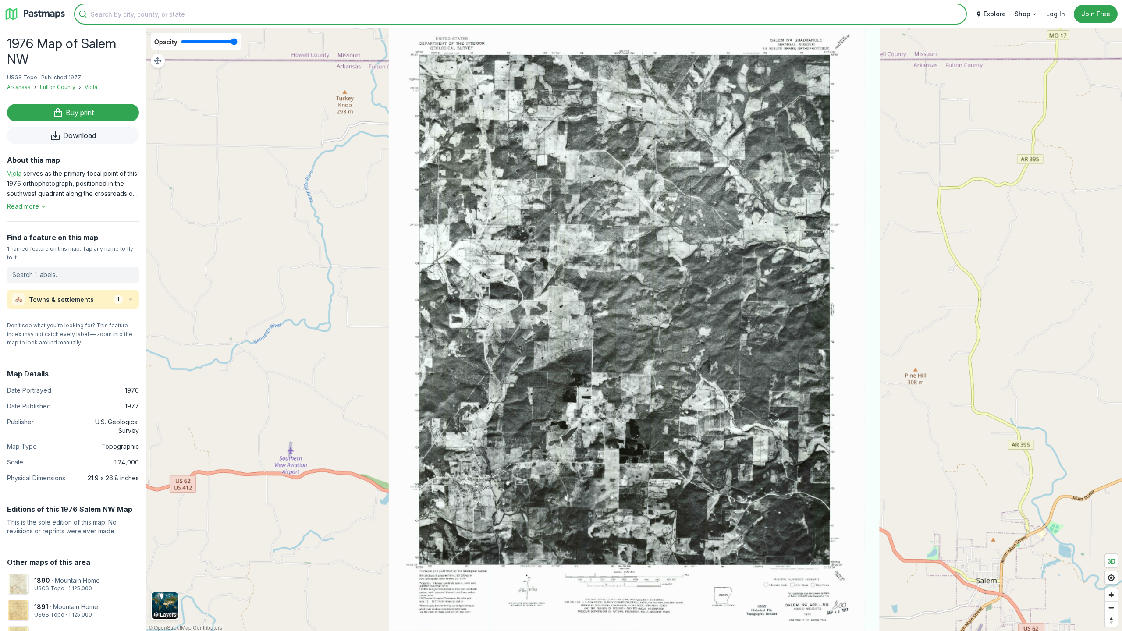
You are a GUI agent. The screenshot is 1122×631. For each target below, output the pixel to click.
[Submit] (83, 14)
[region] (634, 329)
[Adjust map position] (158, 61)
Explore (995, 14)
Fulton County (57, 87)
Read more (23, 206)
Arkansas (19, 87)
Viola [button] (14, 173)
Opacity (166, 41)
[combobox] (520, 14)
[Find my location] (1111, 577)
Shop (1022, 14)
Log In (1055, 14)
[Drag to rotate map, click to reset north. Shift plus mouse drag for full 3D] (1111, 620)
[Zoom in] (1111, 594)
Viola (91, 87)
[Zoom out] (1111, 607)
